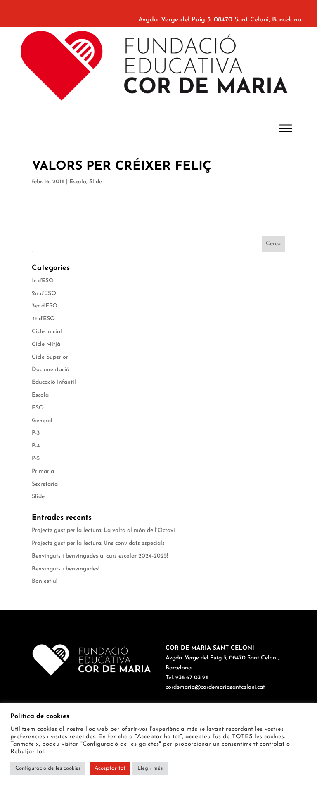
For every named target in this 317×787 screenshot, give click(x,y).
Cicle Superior (50, 357)
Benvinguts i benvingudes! (65, 569)
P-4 (36, 446)
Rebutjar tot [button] (27, 752)
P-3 (36, 433)
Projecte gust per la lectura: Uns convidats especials (98, 543)
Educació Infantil (54, 382)
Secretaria (45, 484)
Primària (43, 471)
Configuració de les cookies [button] (47, 768)
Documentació (50, 369)
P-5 (36, 459)
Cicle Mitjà (46, 344)
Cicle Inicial (47, 332)
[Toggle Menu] (285, 128)
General (42, 421)
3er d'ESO (44, 306)
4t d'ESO (43, 319)
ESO (38, 408)
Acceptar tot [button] (110, 768)
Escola (77, 182)
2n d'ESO (44, 294)
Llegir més (150, 768)
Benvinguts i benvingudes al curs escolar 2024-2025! (100, 556)
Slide (95, 182)
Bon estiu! (44, 581)
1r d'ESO (43, 281)
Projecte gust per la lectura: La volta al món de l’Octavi (103, 530)
